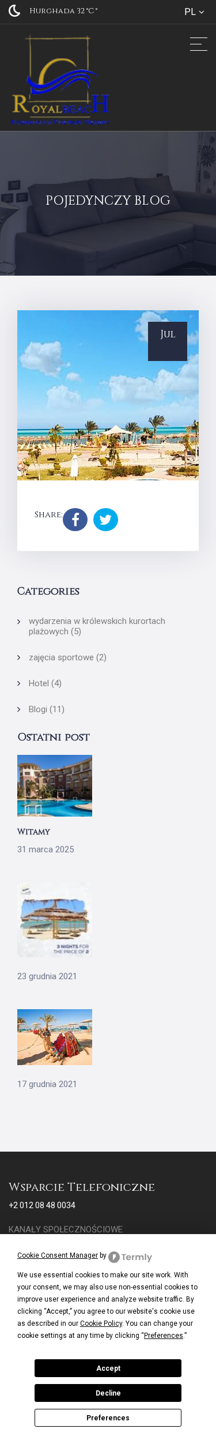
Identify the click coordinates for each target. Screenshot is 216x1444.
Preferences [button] (163, 1336)
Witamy (33, 831)
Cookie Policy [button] (101, 1323)
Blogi (47, 709)
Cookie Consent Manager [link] (57, 1255)
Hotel (45, 683)
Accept (108, 1368)
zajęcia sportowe (68, 657)
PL (190, 11)
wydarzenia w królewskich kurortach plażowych (97, 626)
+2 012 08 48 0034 (42, 1205)
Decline (108, 1393)
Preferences (108, 1418)
